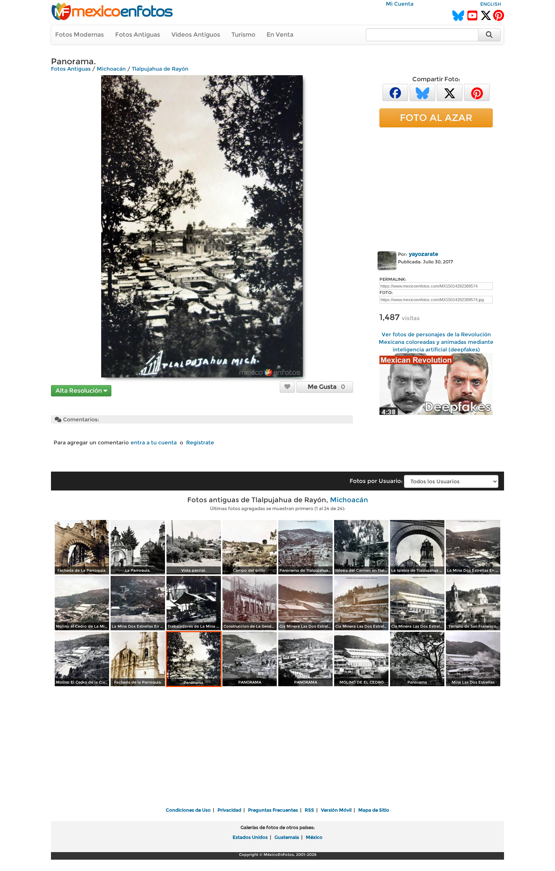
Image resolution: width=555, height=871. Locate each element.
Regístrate (200, 442)
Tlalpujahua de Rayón (160, 68)
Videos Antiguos (195, 34)
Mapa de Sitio (373, 810)
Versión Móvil (336, 810)
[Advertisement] (436, 188)
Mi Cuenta (399, 3)
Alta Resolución (79, 390)
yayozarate (423, 254)
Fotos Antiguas (137, 34)
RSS (309, 810)
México (314, 837)
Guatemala (286, 837)
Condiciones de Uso (188, 810)
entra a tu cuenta (154, 442)
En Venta (280, 34)
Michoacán (111, 68)
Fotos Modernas (79, 34)
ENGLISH (490, 4)
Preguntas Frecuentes (273, 810)
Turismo (243, 34)
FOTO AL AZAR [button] (436, 117)
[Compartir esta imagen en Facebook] (395, 92)
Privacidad (229, 810)
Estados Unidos (250, 837)
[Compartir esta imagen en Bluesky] (422, 92)
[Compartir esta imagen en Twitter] (449, 92)
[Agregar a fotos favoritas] (287, 386)
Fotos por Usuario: (376, 480)
